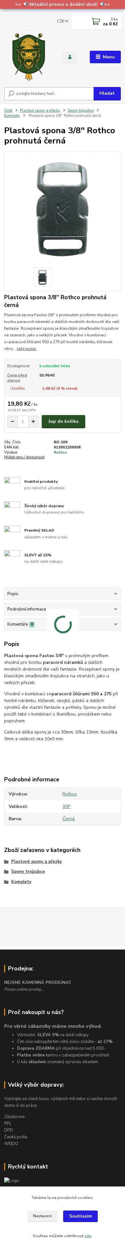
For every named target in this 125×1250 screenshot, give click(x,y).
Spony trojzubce (81, 110)
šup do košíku (63, 421)
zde (87, 1235)
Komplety (12, 115)
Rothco (60, 452)
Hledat (107, 93)
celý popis (26, 348)
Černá (69, 819)
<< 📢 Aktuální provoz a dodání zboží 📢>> (62, 4)
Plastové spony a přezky (40, 110)
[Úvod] (28, 57)
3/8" (67, 806)
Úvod (8, 110)
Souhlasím (80, 1216)
